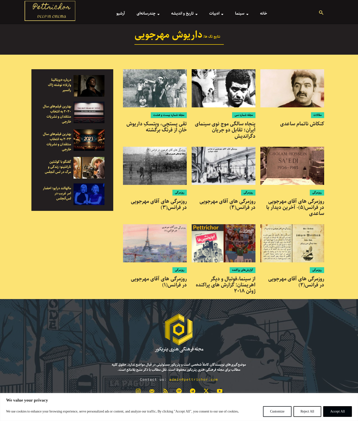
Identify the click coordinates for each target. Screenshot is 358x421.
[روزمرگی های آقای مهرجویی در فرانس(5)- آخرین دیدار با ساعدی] (292, 166)
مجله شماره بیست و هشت (168, 115)
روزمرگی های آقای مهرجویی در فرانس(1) (159, 282)
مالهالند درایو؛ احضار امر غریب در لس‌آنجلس (57, 193)
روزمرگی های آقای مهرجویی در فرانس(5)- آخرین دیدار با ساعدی (295, 207)
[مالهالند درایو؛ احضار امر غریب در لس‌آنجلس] (89, 194)
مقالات (317, 115)
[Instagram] (138, 392)
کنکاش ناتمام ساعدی (302, 124)
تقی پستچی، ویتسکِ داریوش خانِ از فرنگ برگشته (156, 127)
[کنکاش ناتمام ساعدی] (292, 88)
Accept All (337, 411)
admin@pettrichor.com (193, 379)
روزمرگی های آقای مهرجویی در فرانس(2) (296, 282)
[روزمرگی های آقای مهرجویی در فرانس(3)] (155, 166)
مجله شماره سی (244, 115)
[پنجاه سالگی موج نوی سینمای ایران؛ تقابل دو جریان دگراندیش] (223, 88)
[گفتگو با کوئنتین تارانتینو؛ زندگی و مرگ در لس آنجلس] (89, 168)
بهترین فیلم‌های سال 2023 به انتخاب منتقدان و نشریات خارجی (57, 141)
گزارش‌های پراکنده (242, 270)
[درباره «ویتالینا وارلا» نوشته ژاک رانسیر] (89, 86)
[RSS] (165, 392)
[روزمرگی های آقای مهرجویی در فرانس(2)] (292, 243)
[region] (179, 407)
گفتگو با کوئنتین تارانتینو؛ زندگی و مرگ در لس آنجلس (58, 167)
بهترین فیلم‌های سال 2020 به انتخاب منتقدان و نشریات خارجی (57, 114)
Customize (277, 411)
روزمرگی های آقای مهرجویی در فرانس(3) (159, 204)
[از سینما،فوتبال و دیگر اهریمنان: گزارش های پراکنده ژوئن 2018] (223, 243)
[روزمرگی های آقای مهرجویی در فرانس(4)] (223, 166)
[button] (321, 13)
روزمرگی (317, 192)
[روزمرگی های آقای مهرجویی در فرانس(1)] (155, 243)
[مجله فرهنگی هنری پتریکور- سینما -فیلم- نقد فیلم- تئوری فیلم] (179, 333)
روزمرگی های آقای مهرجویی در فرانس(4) (227, 204)
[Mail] (152, 392)
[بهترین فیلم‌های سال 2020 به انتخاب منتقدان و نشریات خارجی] (89, 112)
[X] (206, 392)
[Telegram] (193, 392)
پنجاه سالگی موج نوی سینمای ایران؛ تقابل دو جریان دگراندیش (225, 130)
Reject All (307, 411)
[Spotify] (179, 392)
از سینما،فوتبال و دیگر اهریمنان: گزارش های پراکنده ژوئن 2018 (225, 285)
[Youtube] (220, 392)
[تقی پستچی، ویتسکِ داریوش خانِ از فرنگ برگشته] (155, 88)
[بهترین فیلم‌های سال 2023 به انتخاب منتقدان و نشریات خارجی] (89, 140)
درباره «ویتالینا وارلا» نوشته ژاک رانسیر (59, 85)
